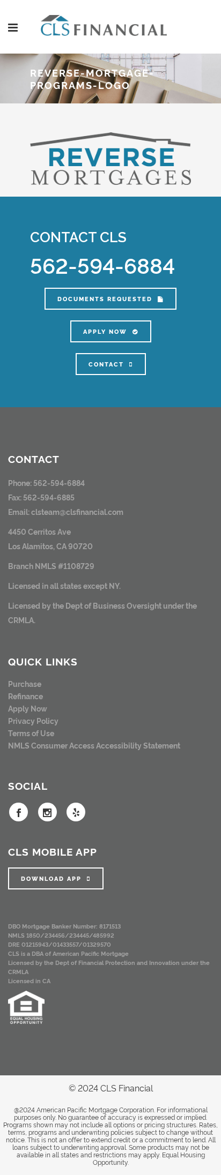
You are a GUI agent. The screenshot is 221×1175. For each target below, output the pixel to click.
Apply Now (105, 331)
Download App (51, 878)
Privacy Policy (33, 720)
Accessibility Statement (138, 745)
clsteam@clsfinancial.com (77, 511)
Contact (106, 364)
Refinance (25, 696)
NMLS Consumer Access (51, 745)
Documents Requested (104, 299)
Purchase (24, 683)
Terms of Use (31, 733)
